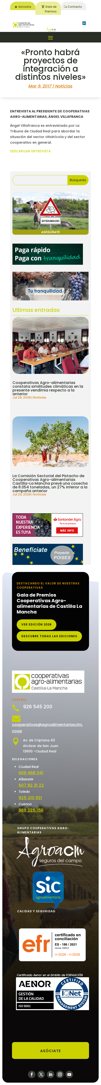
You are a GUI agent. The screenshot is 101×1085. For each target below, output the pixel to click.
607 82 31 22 (31, 785)
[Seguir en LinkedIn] (50, 1074)
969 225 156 (31, 810)
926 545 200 (37, 706)
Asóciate (24, 7)
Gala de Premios (51, 9)
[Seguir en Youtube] (69, 1074)
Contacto (75, 7)
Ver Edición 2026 (36, 624)
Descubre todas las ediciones (49, 636)
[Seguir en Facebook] (31, 1074)
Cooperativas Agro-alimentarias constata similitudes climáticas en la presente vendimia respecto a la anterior (47, 388)
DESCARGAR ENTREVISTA (30, 151)
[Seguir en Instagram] (60, 1074)
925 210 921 (30, 798)
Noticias (64, 86)
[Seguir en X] (41, 1074)
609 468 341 (31, 773)
